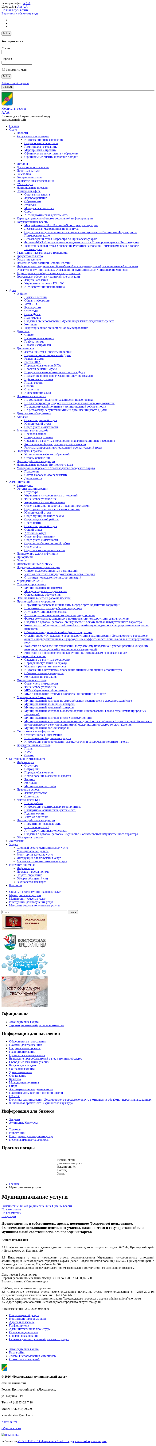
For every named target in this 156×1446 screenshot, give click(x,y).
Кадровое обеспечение (31, 656)
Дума (12, 290)
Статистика (31, 389)
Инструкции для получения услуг (39, 858)
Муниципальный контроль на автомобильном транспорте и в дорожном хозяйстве (78, 700)
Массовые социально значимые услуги (42, 861)
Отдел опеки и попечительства (44, 550)
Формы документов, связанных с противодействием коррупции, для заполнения (76, 618)
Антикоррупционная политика (44, 286)
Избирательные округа (39, 338)
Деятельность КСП (29, 799)
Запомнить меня (16, 69)
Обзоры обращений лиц (32, 878)
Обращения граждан (30, 451)
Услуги (13, 844)
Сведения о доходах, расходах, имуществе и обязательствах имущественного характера (81, 834)
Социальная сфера (29, 191)
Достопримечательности (33, 167)
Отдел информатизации (39, 536)
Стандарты (31, 796)
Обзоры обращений (37, 457)
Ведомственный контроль (33, 745)
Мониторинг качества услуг (35, 854)
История (22, 163)
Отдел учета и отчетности (41, 427)
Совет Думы (32, 314)
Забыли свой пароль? (15, 83)
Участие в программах (31, 584)
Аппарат (22, 416)
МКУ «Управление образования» (46, 690)
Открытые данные (29, 259)
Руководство (32, 307)
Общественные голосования (35, 180)
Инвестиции (17, 1132)
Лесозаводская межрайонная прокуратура (51, 228)
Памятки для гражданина (40, 146)
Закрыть (8, 86)
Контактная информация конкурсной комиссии (55, 444)
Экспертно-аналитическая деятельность (50, 810)
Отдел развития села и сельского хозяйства (52, 509)
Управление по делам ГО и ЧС (44, 283)
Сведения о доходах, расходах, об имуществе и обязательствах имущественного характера (83, 622)
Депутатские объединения (34, 413)
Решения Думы (34, 358)
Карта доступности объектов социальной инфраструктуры (55, 218)
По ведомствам (11, 1212)
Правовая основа (35, 433)
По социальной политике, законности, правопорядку (58, 399)
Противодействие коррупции (36, 461)
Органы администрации (32, 488)
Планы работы (33, 382)
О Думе (22, 293)
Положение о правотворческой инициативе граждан (58, 375)
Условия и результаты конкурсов (45, 666)
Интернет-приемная (22, 864)
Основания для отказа (23, 1332)
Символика (24, 174)
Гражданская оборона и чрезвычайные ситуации (48, 276)
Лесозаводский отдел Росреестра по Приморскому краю (60, 239)
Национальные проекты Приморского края (45, 464)
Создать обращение (29, 875)
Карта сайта (17, 1352)
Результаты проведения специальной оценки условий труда (63, 447)
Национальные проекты (32, 187)
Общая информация (37, 300)
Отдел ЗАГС (32, 546)
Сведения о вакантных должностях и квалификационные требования (69, 440)
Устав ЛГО (31, 304)
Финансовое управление (40, 498)
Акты (28, 751)
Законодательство (35, 793)
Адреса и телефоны (21, 1322)
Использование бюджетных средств (47, 738)
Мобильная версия (14, 108)
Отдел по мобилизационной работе (47, 543)
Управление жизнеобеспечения (44, 502)
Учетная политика (36, 816)
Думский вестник (35, 297)
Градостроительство (30, 256)
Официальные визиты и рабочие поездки (51, 156)
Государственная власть (32, 221)
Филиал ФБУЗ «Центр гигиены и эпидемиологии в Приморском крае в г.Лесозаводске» (81, 242)
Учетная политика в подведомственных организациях (59, 574)
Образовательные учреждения (44, 673)
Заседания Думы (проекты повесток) (48, 351)
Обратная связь (11, 1428)
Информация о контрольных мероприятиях (52, 806)
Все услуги (9, 1216)
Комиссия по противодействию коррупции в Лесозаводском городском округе (75, 652)
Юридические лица (39, 1206)
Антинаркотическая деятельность (46, 215)
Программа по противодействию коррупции (53, 608)
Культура (30, 204)
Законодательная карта (31, 881)
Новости (22, 133)
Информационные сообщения (43, 139)
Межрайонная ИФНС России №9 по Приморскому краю (61, 225)
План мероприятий (36, 827)
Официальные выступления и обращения (51, 153)
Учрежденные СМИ (30, 581)
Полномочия (32, 317)
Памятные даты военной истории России (44, 262)
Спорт (28, 211)
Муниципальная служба (32, 430)
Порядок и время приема (33, 871)
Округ (13, 129)
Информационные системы (35, 563)
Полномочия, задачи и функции (37, 553)
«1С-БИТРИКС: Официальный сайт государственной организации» (62, 1441)
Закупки (29, 779)
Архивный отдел (35, 533)
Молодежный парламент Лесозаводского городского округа (56, 468)
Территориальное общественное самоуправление (48, 273)
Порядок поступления (38, 437)
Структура (31, 310)
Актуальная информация (33, 136)
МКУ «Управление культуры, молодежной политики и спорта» (65, 693)
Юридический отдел (37, 423)
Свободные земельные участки (29, 1062)
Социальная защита (37, 194)
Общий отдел (33, 529)
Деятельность (25, 348)
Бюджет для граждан (22, 1065)
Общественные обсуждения (42, 594)
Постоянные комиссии (31, 396)
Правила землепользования (27, 1055)
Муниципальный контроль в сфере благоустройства (58, 717)
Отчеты (29, 386)
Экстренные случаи (29, 177)
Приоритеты (25, 557)
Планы (28, 748)
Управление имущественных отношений (51, 495)
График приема (34, 341)
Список (29, 334)
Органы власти (62, 1206)
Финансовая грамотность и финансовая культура (41, 1103)
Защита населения (36, 280)
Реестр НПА (32, 362)
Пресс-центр (32, 522)
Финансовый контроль (31, 680)
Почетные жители (28, 170)
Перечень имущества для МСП (29, 1139)
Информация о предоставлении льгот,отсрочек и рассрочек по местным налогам (76, 741)
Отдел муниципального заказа (44, 516)
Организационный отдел (40, 420)
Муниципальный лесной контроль (46, 728)
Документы (16, 840)
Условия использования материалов (32, 1355)
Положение (31, 471)
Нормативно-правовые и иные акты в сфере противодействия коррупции (72, 604)
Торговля (15, 1129)
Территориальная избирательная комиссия (36, 1025)
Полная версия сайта (15, 10)
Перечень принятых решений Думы (47, 355)
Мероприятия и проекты (40, 150)
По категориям (11, 1209)
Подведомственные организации (38, 567)
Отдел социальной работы (41, 519)
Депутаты (23, 331)
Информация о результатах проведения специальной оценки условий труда (73, 669)
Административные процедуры (29, 1328)
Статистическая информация (35, 731)
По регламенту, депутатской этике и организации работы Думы (65, 410)
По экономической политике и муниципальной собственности (65, 406)
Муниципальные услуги (33, 851)
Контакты (30, 324)
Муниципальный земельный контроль (49, 707)
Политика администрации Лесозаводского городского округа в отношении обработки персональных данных (80, 1099)
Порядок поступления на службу (45, 663)
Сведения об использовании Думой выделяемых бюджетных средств (69, 321)
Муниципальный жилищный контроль (49, 704)
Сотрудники (32, 769)
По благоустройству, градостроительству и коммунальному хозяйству (69, 403)
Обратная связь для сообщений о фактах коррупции (58, 632)
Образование (32, 201)
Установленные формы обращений (47, 454)
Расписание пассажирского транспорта (42, 252)
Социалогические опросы (41, 143)
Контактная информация (40, 676)
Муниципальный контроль (34, 697)
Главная (14, 126)
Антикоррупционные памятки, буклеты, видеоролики (59, 615)
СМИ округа (25, 184)
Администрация (19, 481)
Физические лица (14, 1206)
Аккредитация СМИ (37, 392)
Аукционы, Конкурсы (23, 1122)
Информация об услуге (24, 1315)
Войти (6, 33)
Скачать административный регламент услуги (39, 1339)
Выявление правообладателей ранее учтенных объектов (45, 1058)
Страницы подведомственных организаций (52, 577)
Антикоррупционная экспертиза (45, 611)
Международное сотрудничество (45, 591)
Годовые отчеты (34, 813)
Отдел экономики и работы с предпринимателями (57, 505)
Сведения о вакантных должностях (47, 659)
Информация (25, 762)
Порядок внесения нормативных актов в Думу (54, 372)
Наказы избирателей (37, 345)
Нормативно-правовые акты (42, 823)
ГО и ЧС (14, 1096)
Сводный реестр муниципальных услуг (42, 847)
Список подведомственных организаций (51, 570)
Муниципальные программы (43, 587)
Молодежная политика (39, 208)
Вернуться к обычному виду (20, 13)
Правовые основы (28, 789)
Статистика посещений (24, 1359)
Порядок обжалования (38, 772)
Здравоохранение (35, 197)
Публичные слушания (38, 379)
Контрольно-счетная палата (27, 758)
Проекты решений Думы (40, 368)
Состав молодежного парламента (46, 474)
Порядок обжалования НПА (42, 365)
